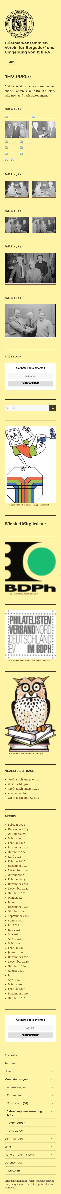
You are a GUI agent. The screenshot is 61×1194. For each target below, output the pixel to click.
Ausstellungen (16, 1087)
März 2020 (15, 984)
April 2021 (14, 938)
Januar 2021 (15, 952)
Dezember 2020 (18, 957)
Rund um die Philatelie (20, 1154)
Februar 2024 (16, 861)
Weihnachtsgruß (18, 784)
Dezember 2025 (18, 829)
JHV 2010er (16, 1130)
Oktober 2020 (17, 966)
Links (8, 1146)
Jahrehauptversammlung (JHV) (24, 1113)
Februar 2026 (16, 824)
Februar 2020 (16, 989)
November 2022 (18, 888)
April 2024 (14, 856)
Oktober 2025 (17, 833)
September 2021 (18, 916)
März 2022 (15, 897)
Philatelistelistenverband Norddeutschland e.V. (30, 660)
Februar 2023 (16, 879)
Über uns (11, 1071)
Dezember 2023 (18, 865)
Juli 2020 (13, 975)
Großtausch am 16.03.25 (23, 797)
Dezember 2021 (18, 906)
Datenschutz (13, 1162)
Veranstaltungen (16, 1079)
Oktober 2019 (16, 998)
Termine (10, 1063)
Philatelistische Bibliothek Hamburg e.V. (27, 753)
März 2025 (15, 838)
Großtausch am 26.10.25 (23, 788)
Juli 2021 (13, 925)
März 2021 (14, 943)
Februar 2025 (16, 843)
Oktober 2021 (16, 911)
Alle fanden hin (18, 793)
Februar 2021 (16, 947)
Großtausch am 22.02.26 (24, 779)
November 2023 (18, 870)
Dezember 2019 (18, 993)
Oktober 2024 (17, 852)
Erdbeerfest (14, 1095)
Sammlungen (14, 1138)
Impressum (12, 1170)
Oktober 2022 (17, 893)
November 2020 (18, 961)
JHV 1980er (17, 1122)
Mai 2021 (14, 934)
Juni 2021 (14, 929)
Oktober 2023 (17, 874)
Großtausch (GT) (17, 1103)
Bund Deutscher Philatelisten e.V (23, 594)
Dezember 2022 (18, 884)
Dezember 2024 (18, 847)
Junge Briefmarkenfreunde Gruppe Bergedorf (29, 505)
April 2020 (14, 979)
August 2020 (16, 970)
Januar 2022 (16, 902)
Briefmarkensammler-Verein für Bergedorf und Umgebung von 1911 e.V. (30, 47)
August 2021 (16, 920)
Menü (10, 61)
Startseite (11, 1055)
